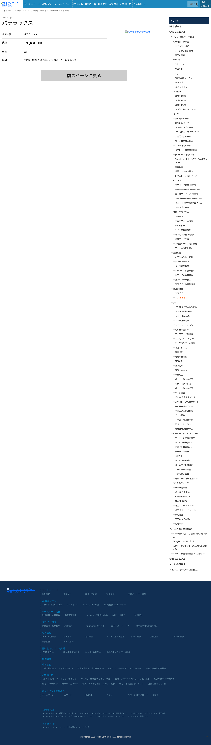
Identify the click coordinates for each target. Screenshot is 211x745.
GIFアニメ (179, 64)
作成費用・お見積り (51, 615)
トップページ (9, 10)
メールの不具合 (177, 564)
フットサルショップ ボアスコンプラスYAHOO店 (64, 716)
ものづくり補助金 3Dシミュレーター (124, 668)
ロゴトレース (181, 347)
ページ (176, 114)
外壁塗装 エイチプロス (164, 679)
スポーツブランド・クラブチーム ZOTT (60, 684)
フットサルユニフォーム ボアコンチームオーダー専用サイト (101, 713)
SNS (175, 302)
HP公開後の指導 (182, 496)
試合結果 (179, 166)
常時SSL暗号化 (119, 615)
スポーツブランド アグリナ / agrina (100, 716)
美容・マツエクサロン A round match (132, 679)
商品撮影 (89, 636)
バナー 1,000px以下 (184, 379)
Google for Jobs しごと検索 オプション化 (191, 161)
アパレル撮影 (178, 636)
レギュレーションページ (186, 175)
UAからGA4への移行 (184, 338)
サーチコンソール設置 (185, 343)
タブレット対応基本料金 (186, 150)
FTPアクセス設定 (183, 424)
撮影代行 (46, 641)
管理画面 (177, 252)
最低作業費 (180, 55)
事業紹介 (67, 593)
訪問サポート (181, 523)
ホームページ (64, 4)
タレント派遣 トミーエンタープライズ (59, 679)
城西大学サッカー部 (157, 684)
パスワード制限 (182, 239)
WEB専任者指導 (182, 492)
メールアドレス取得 (184, 465)
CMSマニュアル (177, 31)
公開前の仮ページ (183, 136)
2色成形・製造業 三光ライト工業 (95, 679)
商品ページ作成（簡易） (186, 184)
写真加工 (179, 374)
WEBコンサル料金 (91, 604)
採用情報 (111, 593)
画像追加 (179, 361)
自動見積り (139, 4)
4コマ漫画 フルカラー (185, 77)
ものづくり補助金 (93, 652)
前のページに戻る (84, 75)
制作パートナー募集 (137, 593)
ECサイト (78, 4)
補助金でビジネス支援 (53, 648)
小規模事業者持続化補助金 (119, 652)
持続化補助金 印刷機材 (156, 668)
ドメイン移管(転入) (183, 446)
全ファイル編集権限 (184, 275)
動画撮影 (67, 636)
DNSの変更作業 (182, 474)
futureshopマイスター (96, 625)
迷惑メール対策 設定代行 (186, 478)
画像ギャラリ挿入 (183, 279)
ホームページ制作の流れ (97, 615)
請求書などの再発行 (184, 428)
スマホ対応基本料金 (184, 141)
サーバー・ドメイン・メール (186, 433)
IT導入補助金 (48, 652)
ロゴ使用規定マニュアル (186, 109)
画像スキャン (181, 370)
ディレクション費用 (184, 50)
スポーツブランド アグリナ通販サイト (133, 716)
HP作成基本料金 (182, 46)
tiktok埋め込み (182, 320)
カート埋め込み (182, 207)
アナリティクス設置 (184, 334)
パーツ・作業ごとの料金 (36, 10)
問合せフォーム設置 (184, 221)
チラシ (110, 694)
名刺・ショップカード (138, 694)
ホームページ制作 (51, 611)
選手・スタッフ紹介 (184, 171)
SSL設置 (178, 455)
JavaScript (54, 10)
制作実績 (102, 4)
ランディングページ (184, 127)
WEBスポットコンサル (185, 510)
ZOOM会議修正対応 (184, 406)
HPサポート (175, 26)
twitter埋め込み (182, 316)
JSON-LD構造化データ (185, 397)
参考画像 (146, 31)
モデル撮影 (68, 641)
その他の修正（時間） (185, 234)
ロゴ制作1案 (180, 95)
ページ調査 (180, 392)
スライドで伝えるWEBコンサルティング (60, 604)
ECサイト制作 (49, 622)
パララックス (66, 10)
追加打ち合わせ (182, 329)
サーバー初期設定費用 (185, 437)
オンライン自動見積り (53, 691)
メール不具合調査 (183, 469)
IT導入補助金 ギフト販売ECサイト (57, 668)
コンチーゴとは (32, 4)
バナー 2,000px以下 (184, 383)
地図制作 (179, 68)
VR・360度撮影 (49, 636)
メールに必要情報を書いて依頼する (189, 553)
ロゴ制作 (177, 91)
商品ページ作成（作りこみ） (188, 189)
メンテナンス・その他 (183, 325)
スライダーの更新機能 (185, 284)
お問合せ (205, 6)
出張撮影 (154, 636)
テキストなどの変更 (184, 419)
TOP (207, 737)
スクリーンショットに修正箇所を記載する (190, 547)
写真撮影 (179, 352)
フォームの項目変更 (184, 248)
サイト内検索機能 (183, 229)
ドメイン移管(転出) (183, 442)
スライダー (180, 293)
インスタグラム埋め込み (186, 307)
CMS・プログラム (181, 212)
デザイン (177, 60)
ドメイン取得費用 (183, 460)
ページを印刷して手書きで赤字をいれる (190, 535)
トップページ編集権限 (185, 270)
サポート (205, 2)
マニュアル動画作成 (184, 410)
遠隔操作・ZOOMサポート (187, 401)
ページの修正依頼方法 (180, 528)
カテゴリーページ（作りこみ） (189, 198)
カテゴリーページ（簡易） (187, 193)
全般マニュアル (177, 558)
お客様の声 (125, 4)
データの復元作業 (183, 451)
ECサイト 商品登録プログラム (188, 202)
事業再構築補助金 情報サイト (90, 668)
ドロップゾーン (182, 261)
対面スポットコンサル (185, 505)
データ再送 (180, 415)
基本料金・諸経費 (181, 41)
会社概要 (46, 593)
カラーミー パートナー (121, 625)
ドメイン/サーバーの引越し (183, 569)
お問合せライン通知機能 (186, 243)
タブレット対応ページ (185, 154)
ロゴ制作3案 (180, 104)
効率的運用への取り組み (147, 625)
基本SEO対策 (181, 501)
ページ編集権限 (182, 266)
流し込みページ (182, 118)
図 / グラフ (180, 73)
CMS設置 (179, 216)
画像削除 (179, 365)
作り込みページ (182, 122)
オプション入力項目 (184, 257)
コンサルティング (181, 483)
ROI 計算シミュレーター (115, 604)
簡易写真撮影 (181, 356)
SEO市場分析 (181, 487)
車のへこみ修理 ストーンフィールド (98, 684)
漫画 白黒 (179, 82)
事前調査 (179, 514)
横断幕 (155, 694)
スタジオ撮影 (135, 636)
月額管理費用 (70, 615)
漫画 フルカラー (182, 86)
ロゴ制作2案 (180, 100)
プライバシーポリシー (54, 727)
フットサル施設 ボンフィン (131, 684)
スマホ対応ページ (183, 145)
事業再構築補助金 (71, 652)
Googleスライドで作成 (183, 541)
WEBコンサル (49, 4)
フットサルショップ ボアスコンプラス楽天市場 (147, 713)
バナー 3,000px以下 (184, 388)
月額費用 (68, 625)
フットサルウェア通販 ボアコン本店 (59, 713)
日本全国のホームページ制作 (78, 727)
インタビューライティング (187, 132)
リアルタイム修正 (183, 519)
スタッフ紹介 (91, 593)
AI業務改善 (90, 4)
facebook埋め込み (183, 311)
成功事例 (113, 4)
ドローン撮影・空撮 (115, 636)
